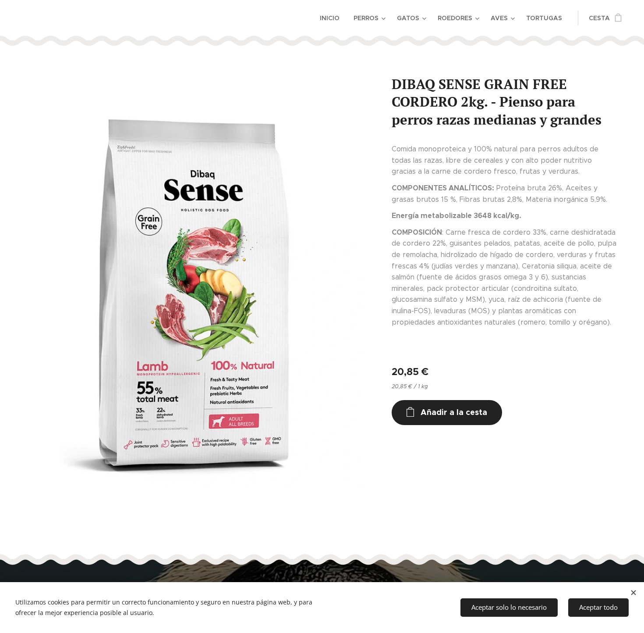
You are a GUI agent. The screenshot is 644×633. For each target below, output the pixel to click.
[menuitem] (332, 18)
